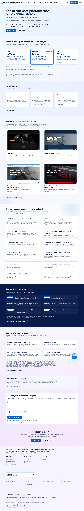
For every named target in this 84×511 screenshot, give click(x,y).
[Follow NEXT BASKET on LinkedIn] (17, 505)
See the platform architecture (14, 370)
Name (10, 405)
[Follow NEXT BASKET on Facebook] (7, 505)
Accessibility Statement (48, 481)
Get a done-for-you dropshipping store (27, 75)
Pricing (18, 2)
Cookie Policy (27, 487)
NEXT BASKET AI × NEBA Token (15, 386)
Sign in (67, 2)
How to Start (24, 2)
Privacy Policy (34, 420)
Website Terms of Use (10, 481)
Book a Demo (74, 2)
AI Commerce (9, 462)
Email (44, 405)
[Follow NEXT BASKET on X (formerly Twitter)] (10, 505)
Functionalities (31, 2)
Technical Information (10, 461)
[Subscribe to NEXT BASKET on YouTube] (20, 505)
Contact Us (45, 458)
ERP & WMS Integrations (11, 464)
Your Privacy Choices (28, 484)
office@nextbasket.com (14, 497)
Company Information (66, 481)
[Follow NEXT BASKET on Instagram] (14, 505)
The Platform (40, 2)
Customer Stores (27, 461)
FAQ (51, 2)
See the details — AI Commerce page (16, 321)
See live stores (22, 30)
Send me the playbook (14, 417)
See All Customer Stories (13, 197)
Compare (46, 2)
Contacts (55, 2)
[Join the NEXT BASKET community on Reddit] (24, 505)
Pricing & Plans (9, 459)
